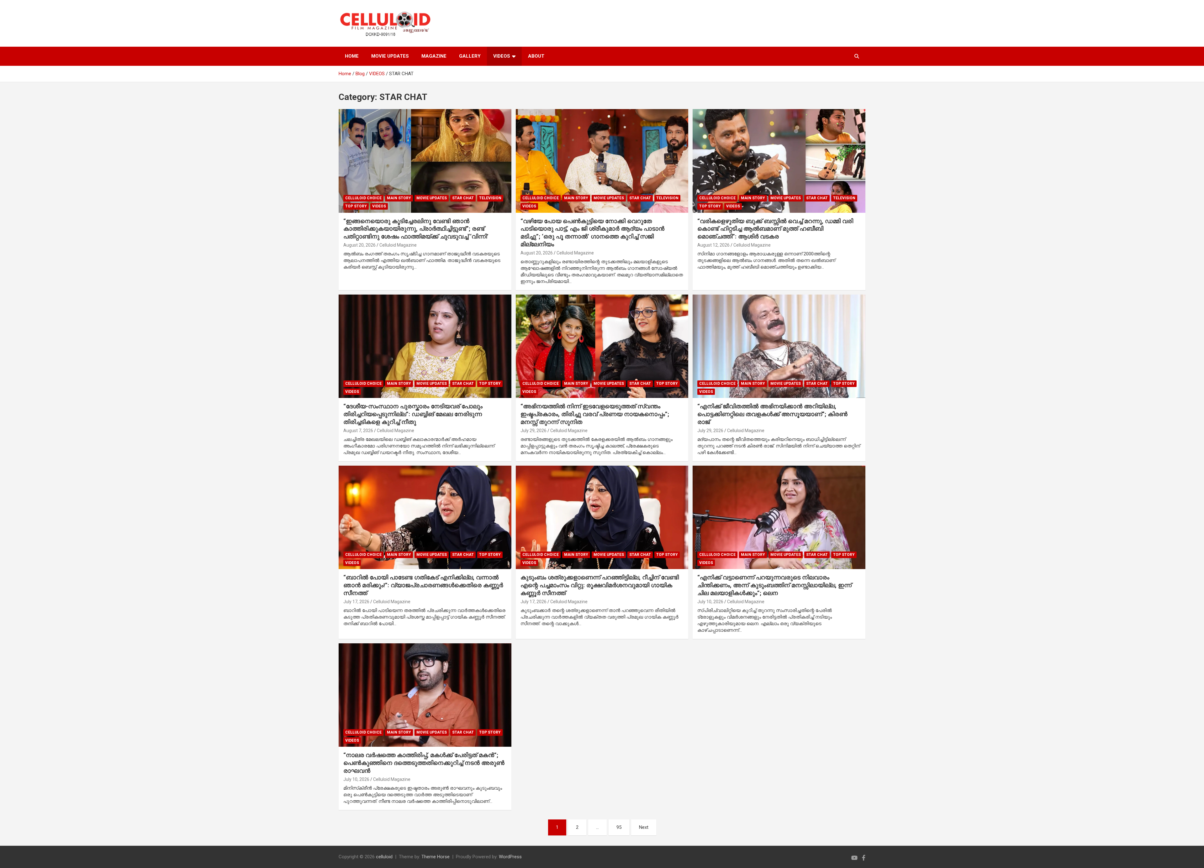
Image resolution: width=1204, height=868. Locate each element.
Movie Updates (431, 198)
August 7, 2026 (358, 430)
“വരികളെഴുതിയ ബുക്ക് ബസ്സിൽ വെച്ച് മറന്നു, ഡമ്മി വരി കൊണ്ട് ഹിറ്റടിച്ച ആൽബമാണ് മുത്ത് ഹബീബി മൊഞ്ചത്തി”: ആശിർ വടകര (775, 228)
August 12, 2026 (713, 245)
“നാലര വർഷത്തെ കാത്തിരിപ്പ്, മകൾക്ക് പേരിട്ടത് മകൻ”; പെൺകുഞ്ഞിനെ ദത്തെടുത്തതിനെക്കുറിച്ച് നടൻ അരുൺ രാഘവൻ (423, 762)
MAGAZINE (433, 56)
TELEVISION (490, 198)
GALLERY (470, 56)
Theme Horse (435, 857)
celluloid (384, 857)
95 (618, 827)
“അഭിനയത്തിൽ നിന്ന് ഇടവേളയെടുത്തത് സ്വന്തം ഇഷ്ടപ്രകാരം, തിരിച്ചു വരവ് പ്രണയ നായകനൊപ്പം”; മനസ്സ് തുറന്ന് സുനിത (594, 414)
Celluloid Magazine (398, 245)
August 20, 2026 (359, 245)
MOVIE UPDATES (390, 56)
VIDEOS (501, 56)
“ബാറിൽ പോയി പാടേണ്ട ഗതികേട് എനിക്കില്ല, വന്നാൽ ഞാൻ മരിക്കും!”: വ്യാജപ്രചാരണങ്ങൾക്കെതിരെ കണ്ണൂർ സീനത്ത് (423, 585)
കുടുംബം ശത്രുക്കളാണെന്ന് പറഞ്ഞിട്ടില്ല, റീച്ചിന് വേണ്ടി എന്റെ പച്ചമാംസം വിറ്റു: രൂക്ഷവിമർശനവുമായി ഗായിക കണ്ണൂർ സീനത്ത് (599, 585)
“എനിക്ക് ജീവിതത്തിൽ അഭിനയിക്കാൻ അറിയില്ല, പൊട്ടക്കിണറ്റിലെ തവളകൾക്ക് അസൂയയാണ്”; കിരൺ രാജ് (772, 414)
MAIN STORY (399, 198)
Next (643, 827)
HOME (352, 56)
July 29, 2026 (533, 430)
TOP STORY (356, 206)
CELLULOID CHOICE (363, 198)
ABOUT (536, 56)
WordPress (510, 857)
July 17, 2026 (356, 601)
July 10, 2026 (710, 601)
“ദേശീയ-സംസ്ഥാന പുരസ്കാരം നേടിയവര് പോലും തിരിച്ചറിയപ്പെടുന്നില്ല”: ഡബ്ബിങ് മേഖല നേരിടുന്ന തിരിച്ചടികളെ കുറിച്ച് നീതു (413, 414)
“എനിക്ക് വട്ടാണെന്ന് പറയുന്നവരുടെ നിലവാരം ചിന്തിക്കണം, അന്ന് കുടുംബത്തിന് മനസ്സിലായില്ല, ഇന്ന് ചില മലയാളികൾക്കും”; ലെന (774, 585)
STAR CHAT (463, 198)
